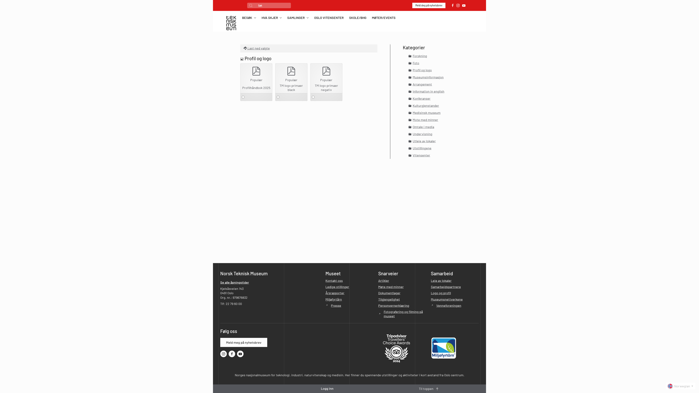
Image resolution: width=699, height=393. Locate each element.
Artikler (383, 281)
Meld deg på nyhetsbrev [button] (428, 5)
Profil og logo (422, 70)
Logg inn (327, 388)
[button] (437, 389)
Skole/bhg (357, 18)
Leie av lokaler (441, 281)
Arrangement (422, 84)
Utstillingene (422, 148)
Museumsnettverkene (447, 299)
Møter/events (384, 18)
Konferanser (422, 98)
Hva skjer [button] (270, 18)
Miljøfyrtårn (333, 299)
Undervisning (422, 134)
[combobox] (269, 5)
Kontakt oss (334, 281)
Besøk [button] (247, 18)
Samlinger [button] (296, 18)
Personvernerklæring (393, 305)
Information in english (428, 91)
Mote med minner (425, 120)
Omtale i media (423, 127)
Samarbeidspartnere (446, 287)
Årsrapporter (334, 293)
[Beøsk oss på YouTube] (464, 5)
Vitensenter (421, 155)
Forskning (420, 56)
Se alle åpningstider (234, 282)
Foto (416, 63)
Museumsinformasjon (428, 77)
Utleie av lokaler (424, 141)
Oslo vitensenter (329, 18)
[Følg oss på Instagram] (458, 5)
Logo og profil (441, 293)
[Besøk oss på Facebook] (453, 5)
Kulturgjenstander (426, 106)
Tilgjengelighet (389, 299)
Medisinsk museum (427, 113)
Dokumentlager (389, 293)
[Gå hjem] (231, 23)
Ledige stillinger (337, 287)
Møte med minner (391, 287)
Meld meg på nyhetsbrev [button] (243, 342)
